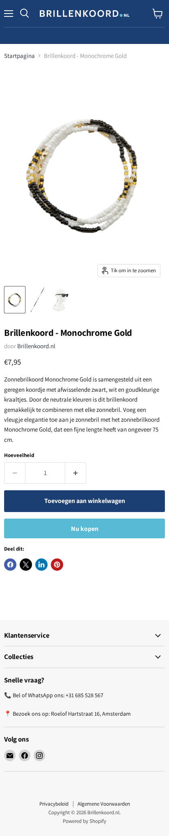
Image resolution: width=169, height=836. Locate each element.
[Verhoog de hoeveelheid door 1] (75, 473)
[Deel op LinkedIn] (41, 564)
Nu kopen (84, 528)
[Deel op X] (26, 564)
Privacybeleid (54, 803)
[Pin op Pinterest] (57, 564)
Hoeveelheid (19, 455)
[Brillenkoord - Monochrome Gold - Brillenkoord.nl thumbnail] (15, 300)
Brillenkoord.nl (36, 346)
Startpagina (19, 55)
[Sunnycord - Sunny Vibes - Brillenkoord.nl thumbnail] (37, 300)
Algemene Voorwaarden (104, 803)
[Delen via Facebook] (10, 564)
